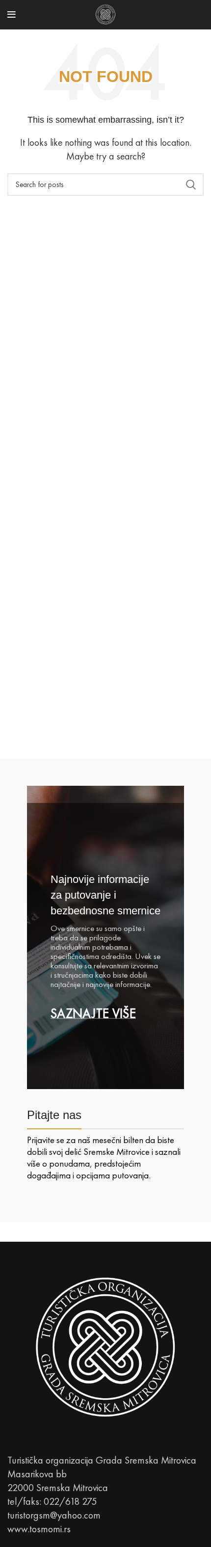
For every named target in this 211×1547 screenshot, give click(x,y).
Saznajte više (93, 1014)
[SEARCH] (190, 184)
